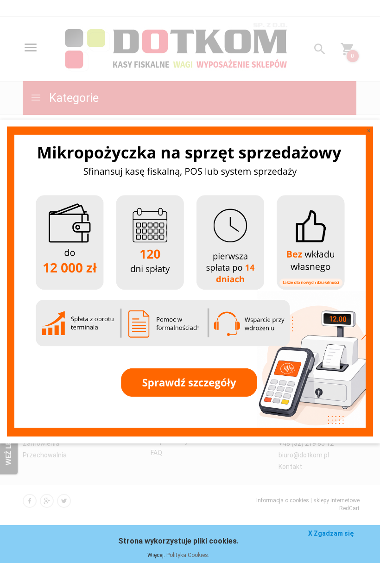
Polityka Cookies (187, 555)
